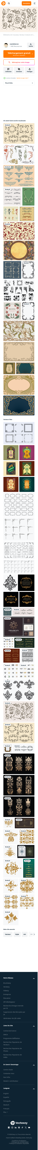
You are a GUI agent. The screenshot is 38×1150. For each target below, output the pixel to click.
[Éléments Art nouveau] (18, 132)
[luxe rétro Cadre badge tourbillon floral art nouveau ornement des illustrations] (10, 567)
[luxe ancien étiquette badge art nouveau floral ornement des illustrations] (10, 520)
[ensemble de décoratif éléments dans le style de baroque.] (18, 865)
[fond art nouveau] (12, 436)
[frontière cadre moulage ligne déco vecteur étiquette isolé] (9, 306)
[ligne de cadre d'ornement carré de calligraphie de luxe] (13, 1019)
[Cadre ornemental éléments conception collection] (18, 501)
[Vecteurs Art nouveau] (18, 153)
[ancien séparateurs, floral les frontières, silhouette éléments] (18, 948)
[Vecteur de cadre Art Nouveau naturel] (9, 214)
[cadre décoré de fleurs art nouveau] (18, 268)
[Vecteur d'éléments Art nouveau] (10, 231)
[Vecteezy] (3, 3)
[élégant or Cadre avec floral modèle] (7, 923)
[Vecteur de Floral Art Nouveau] (23, 212)
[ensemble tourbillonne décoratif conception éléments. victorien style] (13, 802)
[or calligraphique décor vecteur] (9, 1099)
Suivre (31, 46)
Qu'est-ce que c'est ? (22, 78)
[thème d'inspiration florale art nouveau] (18, 386)
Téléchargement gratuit (19, 54)
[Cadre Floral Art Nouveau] (12, 347)
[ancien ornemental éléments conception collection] (14, 760)
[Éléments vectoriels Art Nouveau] (18, 175)
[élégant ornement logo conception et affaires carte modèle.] (18, 775)
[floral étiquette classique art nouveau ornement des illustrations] (10, 583)
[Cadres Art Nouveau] (12, 288)
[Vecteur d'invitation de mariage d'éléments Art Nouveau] (9, 423)
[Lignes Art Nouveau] (12, 195)
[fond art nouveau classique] (18, 452)
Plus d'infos (9, 82)
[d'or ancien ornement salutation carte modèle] (11, 715)
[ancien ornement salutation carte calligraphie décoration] (11, 1063)
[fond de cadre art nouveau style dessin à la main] (18, 407)
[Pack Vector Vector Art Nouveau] (18, 327)
